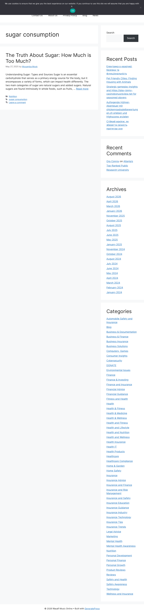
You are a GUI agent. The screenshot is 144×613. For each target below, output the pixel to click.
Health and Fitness (117, 422)
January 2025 (114, 244)
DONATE (111, 365)
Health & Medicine (116, 413)
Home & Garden (115, 466)
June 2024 (112, 268)
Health (110, 403)
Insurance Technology (118, 517)
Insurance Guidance (117, 507)
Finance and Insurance (119, 384)
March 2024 (113, 282)
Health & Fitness (115, 408)
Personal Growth (115, 565)
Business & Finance (117, 336)
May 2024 (112, 273)
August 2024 (113, 258)
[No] (140, 7)
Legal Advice (113, 531)
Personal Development (119, 555)
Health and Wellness (118, 437)
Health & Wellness (116, 418)
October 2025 (114, 220)
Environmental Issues (118, 370)
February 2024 (114, 287)
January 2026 (114, 211)
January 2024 (114, 292)
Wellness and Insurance (119, 593)
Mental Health (114, 541)
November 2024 (115, 249)
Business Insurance (117, 341)
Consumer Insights (116, 355)
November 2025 (115, 215)
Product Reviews (115, 570)
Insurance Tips (114, 522)
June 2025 (112, 235)
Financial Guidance (117, 394)
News (95, 15)
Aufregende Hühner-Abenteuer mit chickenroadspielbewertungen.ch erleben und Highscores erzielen (122, 109)
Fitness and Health (117, 398)
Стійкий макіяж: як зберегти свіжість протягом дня (117, 125)
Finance (110, 375)
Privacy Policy (70, 15)
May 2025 (112, 239)
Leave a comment (17, 102)
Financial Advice (115, 389)
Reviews (111, 574)
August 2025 (113, 225)
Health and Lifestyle (117, 427)
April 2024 (112, 278)
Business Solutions (117, 346)
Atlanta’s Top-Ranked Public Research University (119, 165)
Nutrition (13, 96)
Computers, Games (117, 351)
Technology (112, 589)
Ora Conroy (112, 161)
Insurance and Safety (118, 498)
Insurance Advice (116, 480)
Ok (72, 11)
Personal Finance (116, 560)
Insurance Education (117, 503)
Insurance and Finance (119, 485)
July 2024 (112, 263)
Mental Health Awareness (121, 546)
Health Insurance (116, 442)
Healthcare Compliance (119, 461)
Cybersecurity (114, 360)
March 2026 (113, 206)
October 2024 (114, 254)
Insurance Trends (116, 526)
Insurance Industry (116, 512)
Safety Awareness (116, 584)
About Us (52, 15)
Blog (85, 15)
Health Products (115, 451)
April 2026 (112, 201)
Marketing (112, 536)
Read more (82, 88)
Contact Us (37, 15)
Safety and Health (116, 579)
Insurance (111, 475)
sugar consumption (18, 99)
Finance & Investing (117, 379)
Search (110, 32)
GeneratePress (92, 608)
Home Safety (113, 470)
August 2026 (113, 196)
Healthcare (112, 456)
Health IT (111, 446)
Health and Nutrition (117, 432)
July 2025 (111, 230)
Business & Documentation (121, 331)
